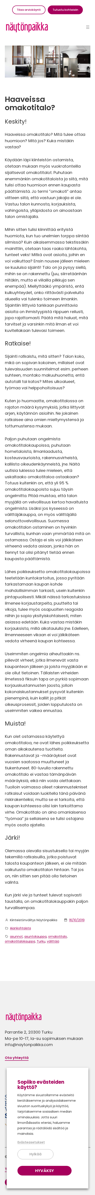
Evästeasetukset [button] (31, 1142)
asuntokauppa (35, 936)
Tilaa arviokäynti (29, 10)
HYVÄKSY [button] (44, 1170)
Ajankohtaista (20, 928)
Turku (41, 941)
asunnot (16, 936)
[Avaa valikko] (87, 27)
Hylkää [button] (35, 1154)
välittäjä (53, 941)
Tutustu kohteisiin (65, 10)
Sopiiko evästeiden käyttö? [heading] (40, 1085)
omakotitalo (57, 936)
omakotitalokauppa (20, 941)
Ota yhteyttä (16, 1057)
